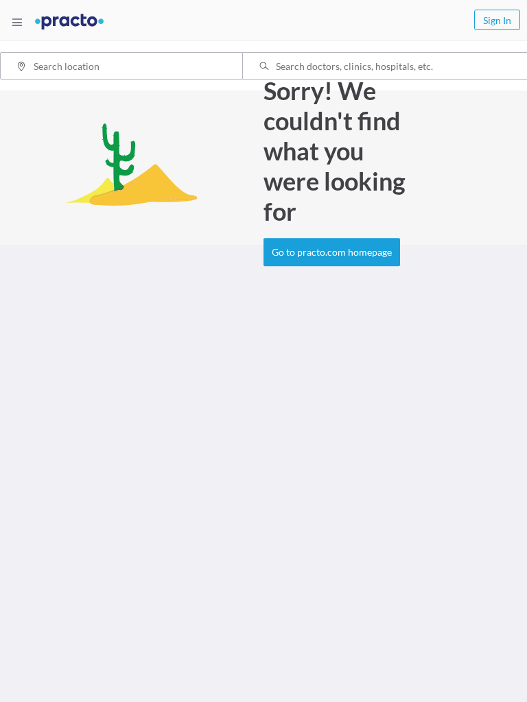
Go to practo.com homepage (332, 252)
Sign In (497, 20)
